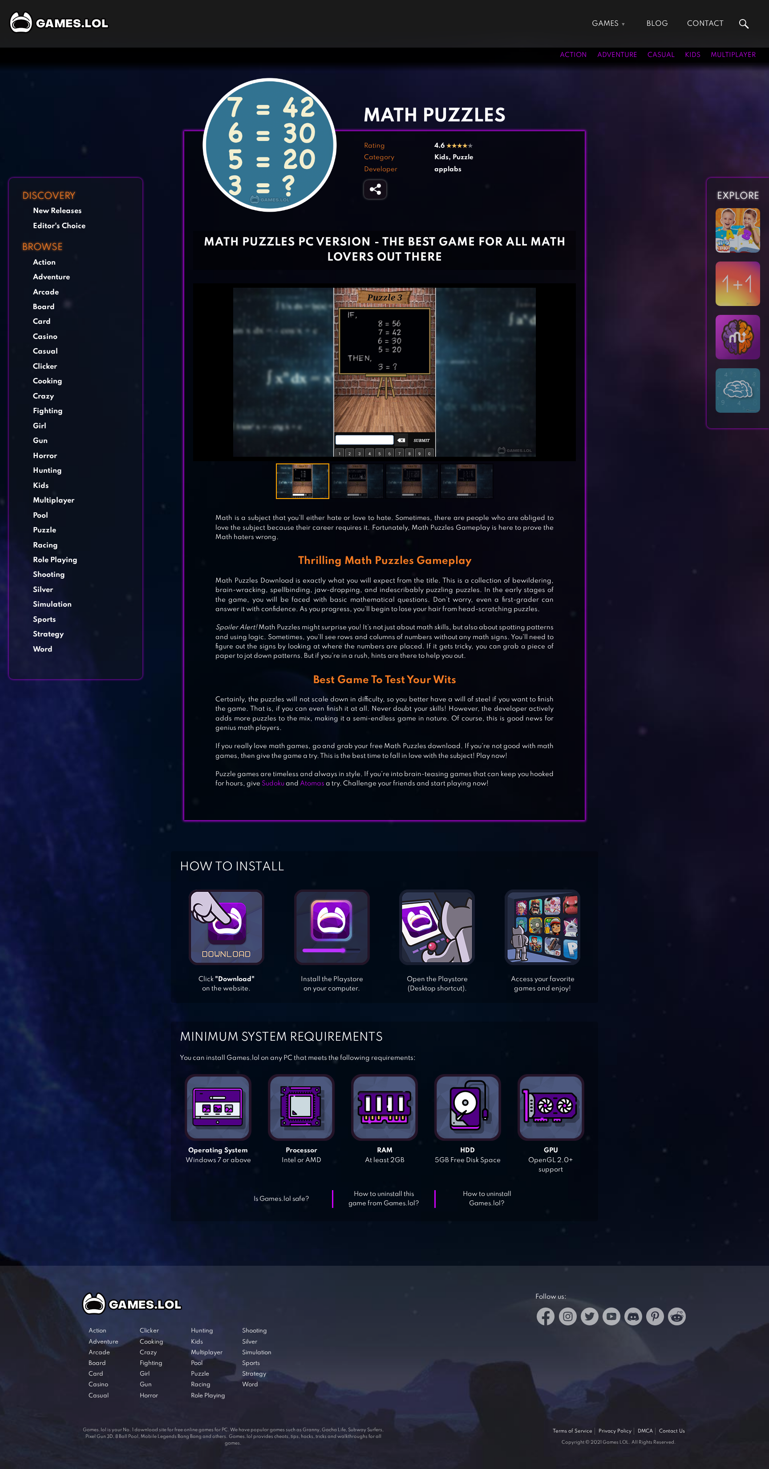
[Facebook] (545, 1318)
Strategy (48, 634)
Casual (661, 55)
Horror (45, 456)
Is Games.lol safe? (281, 1199)
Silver (43, 590)
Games (605, 24)
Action (573, 55)
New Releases (57, 211)
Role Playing (55, 560)
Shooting (49, 575)
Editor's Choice (59, 226)
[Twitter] (589, 1318)
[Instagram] (568, 1318)
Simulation (52, 604)
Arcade (46, 292)
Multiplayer (733, 55)
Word (43, 649)
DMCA (645, 1431)
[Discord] (633, 1318)
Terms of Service (572, 1431)
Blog (657, 24)
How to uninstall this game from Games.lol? (383, 1199)
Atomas (312, 784)
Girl (39, 426)
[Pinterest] (655, 1318)
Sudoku (273, 784)
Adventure (617, 55)
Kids (692, 55)
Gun (40, 441)
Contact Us (672, 1431)
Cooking (47, 381)
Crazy (43, 396)
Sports (44, 620)
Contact (705, 24)
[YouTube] (611, 1318)
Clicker (45, 366)
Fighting (48, 411)
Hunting (47, 471)
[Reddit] (677, 1318)
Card (42, 322)
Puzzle (44, 530)
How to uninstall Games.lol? (487, 1199)
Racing (45, 545)
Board (44, 307)
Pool (40, 515)
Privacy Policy (615, 1431)
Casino (45, 337)
